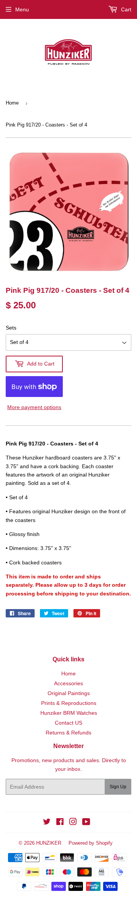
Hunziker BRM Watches (68, 713)
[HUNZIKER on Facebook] (60, 823)
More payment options (34, 407)
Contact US (68, 723)
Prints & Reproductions (68, 703)
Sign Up (118, 786)
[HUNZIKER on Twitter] (47, 823)
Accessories (68, 683)
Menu (22, 9)
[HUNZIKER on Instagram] (73, 823)
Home (12, 103)
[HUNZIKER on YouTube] (86, 823)
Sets (11, 328)
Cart (125, 9)
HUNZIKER (48, 843)
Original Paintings (69, 693)
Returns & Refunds (68, 733)
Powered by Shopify (90, 843)
